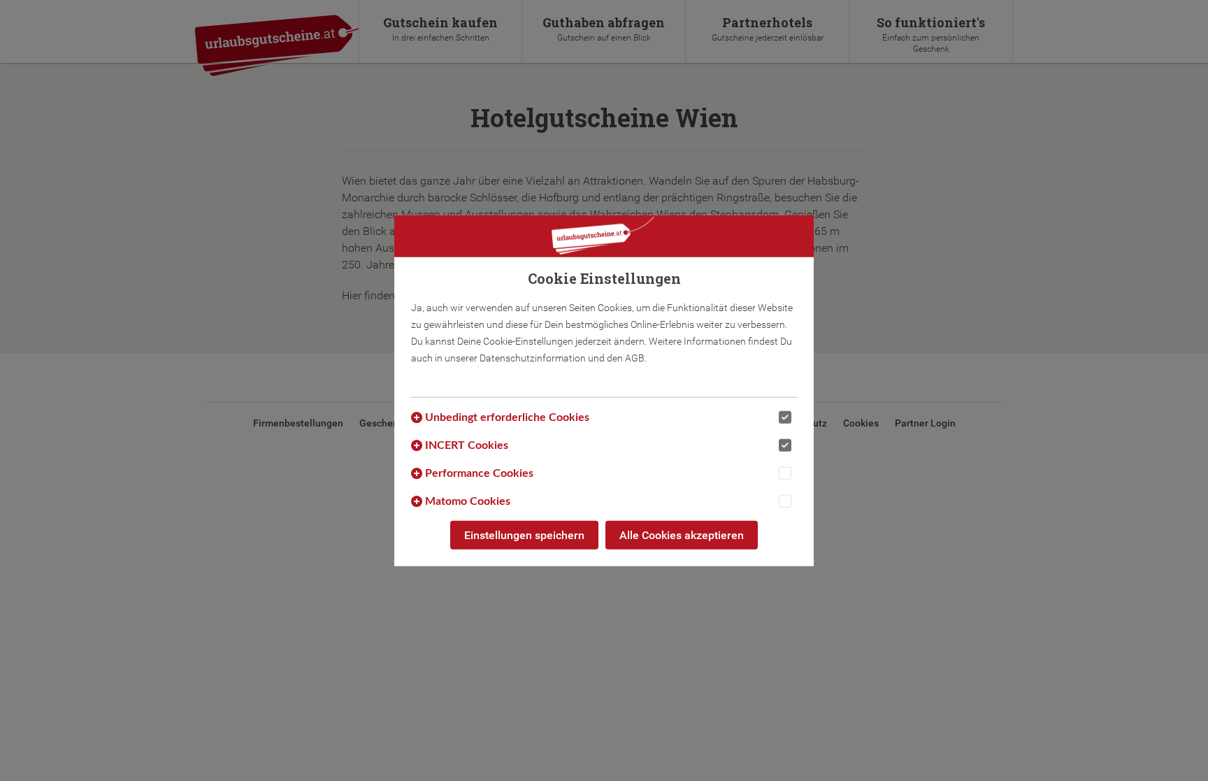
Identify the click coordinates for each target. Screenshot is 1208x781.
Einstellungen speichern (524, 534)
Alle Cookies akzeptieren (681, 534)
